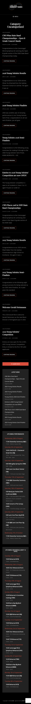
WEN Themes (25, 700)
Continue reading (10, 61)
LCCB (12, 700)
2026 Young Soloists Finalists (14, 105)
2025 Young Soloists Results (14, 240)
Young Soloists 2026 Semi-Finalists (15, 397)
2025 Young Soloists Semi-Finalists (15, 422)
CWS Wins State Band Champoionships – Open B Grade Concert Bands (13, 38)
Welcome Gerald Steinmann (14, 307)
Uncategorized (6, 32)
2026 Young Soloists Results (14, 73)
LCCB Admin (14, 44)
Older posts (16, 364)
